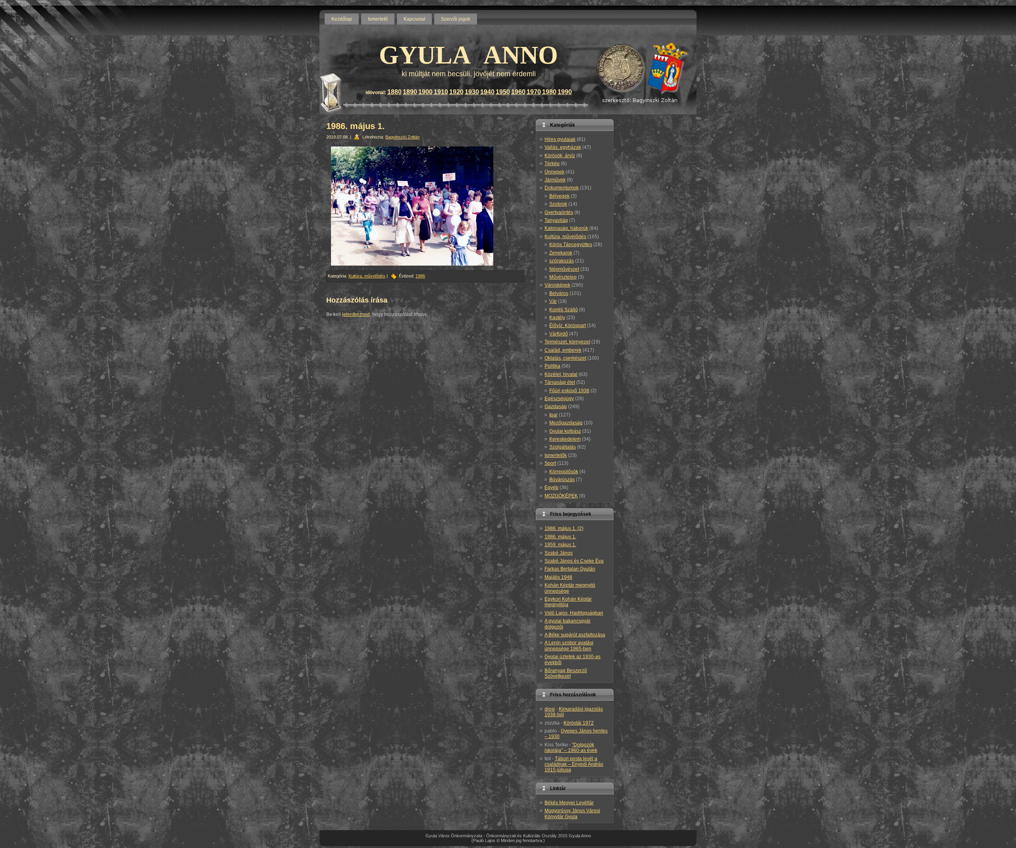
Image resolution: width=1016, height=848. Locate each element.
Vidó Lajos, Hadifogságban (574, 613)
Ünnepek (554, 172)
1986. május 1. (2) (564, 528)
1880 (394, 92)
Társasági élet (560, 382)
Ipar (553, 415)
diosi (550, 709)
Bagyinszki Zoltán (402, 137)
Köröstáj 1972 (579, 723)
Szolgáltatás (562, 447)
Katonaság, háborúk (566, 228)
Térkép (552, 163)
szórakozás (561, 261)
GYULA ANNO (468, 55)
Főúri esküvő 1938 (569, 390)
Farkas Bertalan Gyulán (570, 569)
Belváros (558, 293)
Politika (552, 366)
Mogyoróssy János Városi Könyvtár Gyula (572, 813)
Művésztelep (563, 277)
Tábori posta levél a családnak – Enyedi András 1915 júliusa (574, 764)
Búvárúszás (562, 479)
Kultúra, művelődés (366, 276)
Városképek (557, 285)
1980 (549, 92)
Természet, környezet (567, 342)
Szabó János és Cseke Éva (574, 561)
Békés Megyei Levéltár (569, 803)
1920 (456, 92)
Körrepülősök (563, 471)
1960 (518, 92)
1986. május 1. (355, 126)
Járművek (555, 180)
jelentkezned (356, 314)
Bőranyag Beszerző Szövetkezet (566, 673)
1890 (410, 92)
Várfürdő (558, 334)
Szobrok (558, 204)
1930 (472, 92)
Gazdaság (556, 406)
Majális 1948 (558, 577)
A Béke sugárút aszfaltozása (575, 635)
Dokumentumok (562, 188)
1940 (487, 92)
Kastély (557, 317)
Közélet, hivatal (561, 374)
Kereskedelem (565, 439)
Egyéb (551, 487)
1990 (565, 92)
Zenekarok (560, 253)
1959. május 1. (560, 544)
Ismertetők (556, 455)
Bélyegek (559, 196)
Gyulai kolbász (565, 431)
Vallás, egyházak (563, 147)
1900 (425, 92)
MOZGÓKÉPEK (561, 496)
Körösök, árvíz (560, 155)
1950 (503, 92)
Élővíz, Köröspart (567, 325)
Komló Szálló (563, 309)
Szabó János (559, 553)
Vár (553, 301)
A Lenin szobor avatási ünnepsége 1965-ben (569, 645)
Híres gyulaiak (560, 139)
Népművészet (564, 269)
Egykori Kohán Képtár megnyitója (568, 601)
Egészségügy (559, 398)
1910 (441, 92)
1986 (420, 276)
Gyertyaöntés (559, 212)
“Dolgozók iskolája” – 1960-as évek (571, 747)
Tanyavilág (556, 220)
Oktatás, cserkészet (565, 358)
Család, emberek (563, 350)
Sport (550, 463)
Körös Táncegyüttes (570, 244)
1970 (534, 92)
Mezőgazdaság (566, 423)
